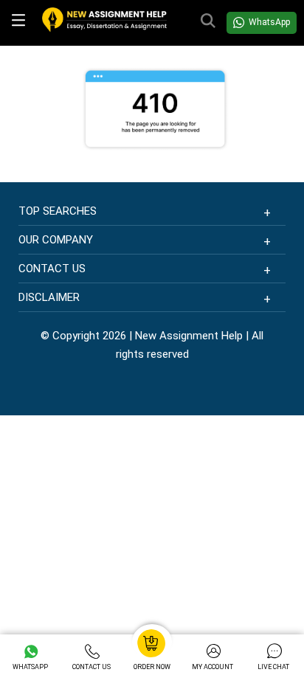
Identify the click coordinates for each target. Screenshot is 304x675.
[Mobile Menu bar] (21, 23)
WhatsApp (269, 22)
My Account (212, 667)
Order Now (152, 667)
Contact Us (91, 667)
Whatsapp (30, 667)
